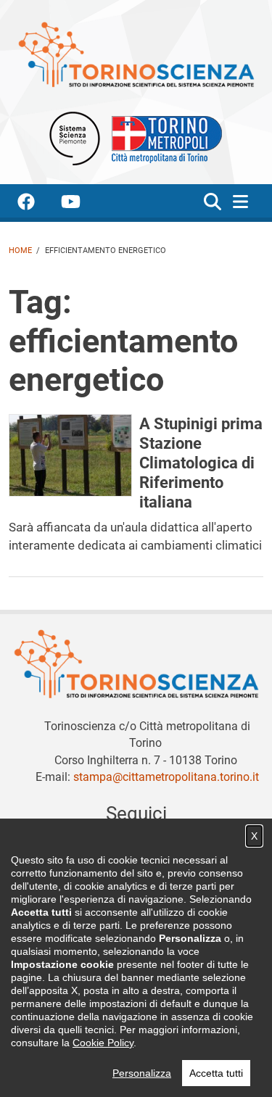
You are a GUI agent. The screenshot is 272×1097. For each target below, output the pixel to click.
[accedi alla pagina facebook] (37, 204)
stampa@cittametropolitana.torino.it (166, 777)
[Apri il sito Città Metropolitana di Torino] (163, 137)
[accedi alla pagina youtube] (82, 204)
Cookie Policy (103, 1042)
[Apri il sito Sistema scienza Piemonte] (74, 137)
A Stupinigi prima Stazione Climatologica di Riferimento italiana (201, 462)
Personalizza (141, 1073)
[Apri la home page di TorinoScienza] (136, 54)
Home (20, 250)
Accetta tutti (216, 1073)
